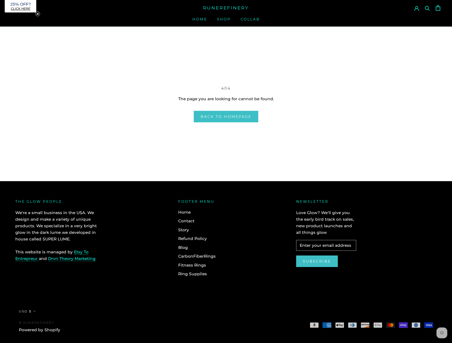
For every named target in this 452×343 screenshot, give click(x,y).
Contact (186, 221)
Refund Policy (192, 238)
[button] (20, 6)
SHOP (224, 19)
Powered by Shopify (39, 329)
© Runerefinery (36, 322)
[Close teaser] (37, 14)
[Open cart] (438, 8)
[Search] (427, 7)
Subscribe (317, 261)
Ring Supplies (192, 273)
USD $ (25, 311)
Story (183, 229)
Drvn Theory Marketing (72, 258)
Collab (250, 19)
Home (199, 19)
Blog (183, 247)
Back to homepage (226, 116)
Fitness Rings (192, 265)
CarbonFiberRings (197, 256)
